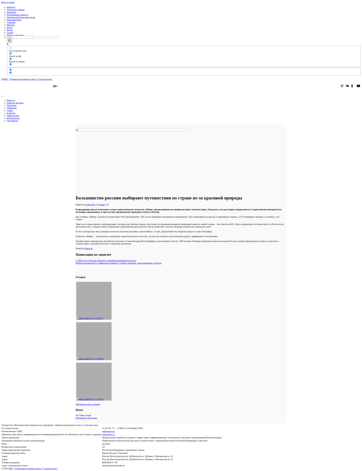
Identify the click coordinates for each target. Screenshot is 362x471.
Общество (12, 108)
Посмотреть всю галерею (88, 404)
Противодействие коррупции (21, 17)
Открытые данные (16, 9)
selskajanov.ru (108, 431)
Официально (13, 115)
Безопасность (13, 118)
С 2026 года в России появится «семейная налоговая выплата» (106, 260)
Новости (11, 7)
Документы (12, 120)
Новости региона (15, 35)
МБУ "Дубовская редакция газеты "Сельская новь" (33, 468)
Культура (11, 113)
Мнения (11, 25)
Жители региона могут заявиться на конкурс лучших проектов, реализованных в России (118, 263)
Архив (10, 32)
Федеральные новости (17, 15)
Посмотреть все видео (86, 418)
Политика (11, 105)
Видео (10, 30)
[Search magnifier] (9, 41)
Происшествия (14, 20)
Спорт (10, 110)
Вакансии (11, 12)
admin (102, 204)
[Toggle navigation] (2, 96)
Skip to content (8, 2)
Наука (10, 27)
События (11, 22)
